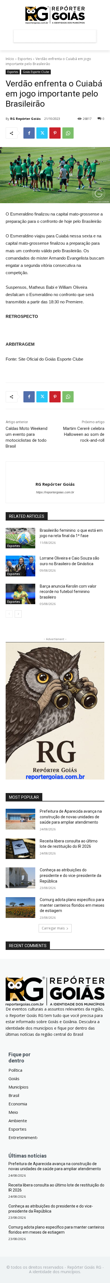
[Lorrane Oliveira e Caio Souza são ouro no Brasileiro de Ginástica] (20, 566)
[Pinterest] (55, 133)
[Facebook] (29, 133)
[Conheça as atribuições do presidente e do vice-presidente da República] (20, 877)
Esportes (25, 58)
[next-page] (18, 614)
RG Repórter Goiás (25, 118)
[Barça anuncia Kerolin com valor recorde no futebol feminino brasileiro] (20, 594)
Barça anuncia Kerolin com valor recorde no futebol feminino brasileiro (68, 591)
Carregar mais (53, 928)
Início (10, 58)
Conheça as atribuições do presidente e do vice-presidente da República (70, 875)
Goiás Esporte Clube (36, 72)
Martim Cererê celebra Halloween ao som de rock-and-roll (83, 434)
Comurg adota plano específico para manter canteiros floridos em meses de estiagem (72, 905)
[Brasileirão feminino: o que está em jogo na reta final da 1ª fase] (20, 538)
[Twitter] (42, 133)
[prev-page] (9, 614)
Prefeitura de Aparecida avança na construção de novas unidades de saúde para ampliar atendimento (71, 816)
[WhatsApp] (68, 133)
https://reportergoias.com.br (55, 492)
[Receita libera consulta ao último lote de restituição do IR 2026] (20, 848)
